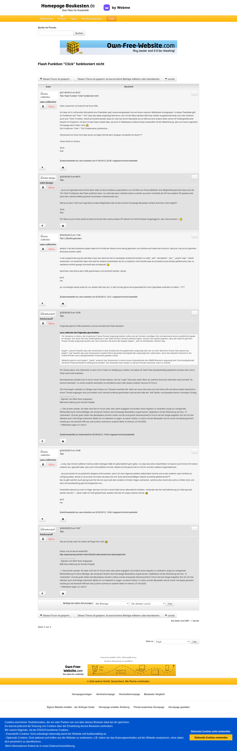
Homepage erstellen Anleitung (114, 707)
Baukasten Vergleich (154, 694)
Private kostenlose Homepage (149, 707)
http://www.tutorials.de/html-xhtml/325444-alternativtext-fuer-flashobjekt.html (93, 554)
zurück (171, 78)
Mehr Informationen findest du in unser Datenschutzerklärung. (40, 746)
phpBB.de (129, 661)
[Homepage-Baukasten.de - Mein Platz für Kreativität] (71, 7)
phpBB (112, 657)
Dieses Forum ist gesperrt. (56, 78)
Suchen (79, 33)
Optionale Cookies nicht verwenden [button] (210, 731)
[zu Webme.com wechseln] (117, 5)
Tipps (73, 18)
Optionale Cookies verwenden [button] (211, 737)
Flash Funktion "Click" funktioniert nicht (71, 64)
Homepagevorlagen (82, 694)
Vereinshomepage (105, 694)
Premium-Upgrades (92, 18)
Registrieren (47, 18)
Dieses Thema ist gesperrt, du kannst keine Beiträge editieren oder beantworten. (118, 78)
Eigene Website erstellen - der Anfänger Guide (70, 707)
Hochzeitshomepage (129, 694)
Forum (62, 18)
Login (111, 18)
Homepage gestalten (179, 707)
